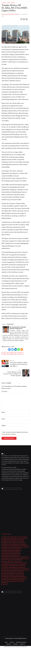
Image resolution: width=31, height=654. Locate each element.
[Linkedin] (15, 349)
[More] (21, 349)
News (4, 353)
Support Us (22, 644)
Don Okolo (5, 546)
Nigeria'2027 (5, 566)
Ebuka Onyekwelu (15, 546)
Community (5, 543)
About (3, 324)
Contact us (8, 644)
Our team (12, 642)
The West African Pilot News (19, 577)
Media (19, 560)
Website (4, 425)
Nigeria (11, 353)
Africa (4, 537)
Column (20, 540)
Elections (5, 552)
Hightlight (5, 557)
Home (6, 642)
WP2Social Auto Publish (9, 646)
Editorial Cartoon (7, 549)
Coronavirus (14, 543)
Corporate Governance (21, 642)
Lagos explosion (23, 557)
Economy (25, 546)
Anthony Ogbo (13, 537)
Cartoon (12, 540)
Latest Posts (10, 324)
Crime (23, 543)
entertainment (14, 552)
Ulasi (4, 580)
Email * (3, 419)
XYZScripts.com (23, 646)
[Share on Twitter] (24, 19)
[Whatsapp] (18, 349)
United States (12, 580)
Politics (19, 353)
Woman (20, 580)
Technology (6, 577)
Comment (4, 391)
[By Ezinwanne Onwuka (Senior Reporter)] (6, 332)
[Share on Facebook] (21, 19)
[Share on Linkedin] (27, 19)
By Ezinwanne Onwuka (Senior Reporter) (10, 14)
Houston (14, 557)
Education (17, 549)
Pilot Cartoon (13, 569)
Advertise (15, 644)
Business (5, 540)
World (4, 583)
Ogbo (13, 566)
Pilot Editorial (24, 569)
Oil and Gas (21, 566)
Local (12, 560)
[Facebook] (9, 349)
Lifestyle (5, 560)
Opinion (4, 569)
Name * (3, 412)
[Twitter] (12, 349)
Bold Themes (23, 537)
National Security (7, 563)
